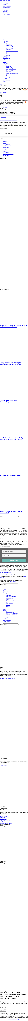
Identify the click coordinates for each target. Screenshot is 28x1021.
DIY (7, 52)
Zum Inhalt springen (5, 0)
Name (1, 1007)
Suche (1, 85)
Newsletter (5, 3)
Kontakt (5, 4)
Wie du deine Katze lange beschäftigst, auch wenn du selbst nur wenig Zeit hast (14, 438)
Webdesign (6, 147)
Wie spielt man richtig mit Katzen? (11, 475)
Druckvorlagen (10, 612)
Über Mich (5, 41)
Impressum (2, 574)
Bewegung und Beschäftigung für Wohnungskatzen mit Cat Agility (10, 363)
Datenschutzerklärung (5, 572)
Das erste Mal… (10, 53)
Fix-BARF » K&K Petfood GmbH (8, 120)
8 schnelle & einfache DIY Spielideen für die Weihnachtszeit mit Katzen (14, 326)
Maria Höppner (13, 581)
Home (4, 40)
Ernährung (8, 49)
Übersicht (8, 44)
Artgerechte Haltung (11, 46)
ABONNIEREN (14, 560)
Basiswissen (9, 45)
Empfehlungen (6, 58)
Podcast (5, 56)
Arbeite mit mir (7, 7)
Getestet (8, 55)
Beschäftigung (9, 48)
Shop (4, 610)
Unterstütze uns (7, 6)
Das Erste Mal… (10, 603)
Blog (4, 42)
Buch (4, 59)
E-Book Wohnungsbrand (12, 613)
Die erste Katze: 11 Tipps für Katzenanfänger (9, 401)
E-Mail (2, 1009)
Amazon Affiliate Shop (12, 614)
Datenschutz (9, 574)
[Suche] (18, 516)
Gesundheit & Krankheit (12, 51)
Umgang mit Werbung (8, 145)
